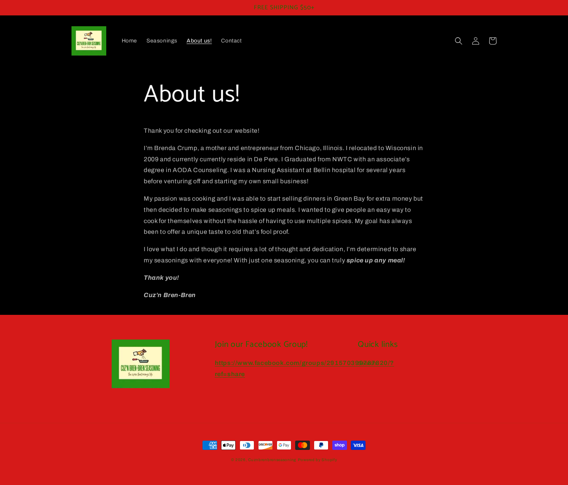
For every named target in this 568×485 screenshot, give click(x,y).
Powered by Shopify (317, 460)
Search (367, 363)
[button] (458, 40)
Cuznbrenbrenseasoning (272, 460)
